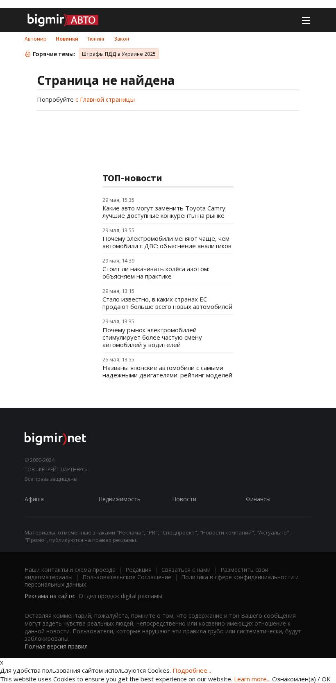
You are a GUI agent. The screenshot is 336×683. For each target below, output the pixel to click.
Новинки (67, 38)
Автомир (36, 38)
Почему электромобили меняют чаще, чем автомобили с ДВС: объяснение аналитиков (167, 242)
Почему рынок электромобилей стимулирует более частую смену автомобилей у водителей (152, 337)
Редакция (138, 569)
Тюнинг (96, 38)
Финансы (258, 499)
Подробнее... (192, 670)
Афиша (34, 499)
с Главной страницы (105, 99)
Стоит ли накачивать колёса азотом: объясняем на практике (155, 272)
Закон (121, 38)
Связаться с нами (186, 569)
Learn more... (252, 679)
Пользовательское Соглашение (126, 577)
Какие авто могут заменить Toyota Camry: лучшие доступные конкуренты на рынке (164, 211)
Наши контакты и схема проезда (70, 569)
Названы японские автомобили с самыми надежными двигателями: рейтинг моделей (167, 371)
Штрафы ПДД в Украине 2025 (119, 53)
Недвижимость (119, 499)
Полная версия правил (56, 646)
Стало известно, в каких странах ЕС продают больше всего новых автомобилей (167, 303)
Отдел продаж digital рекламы (120, 596)
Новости (184, 499)
